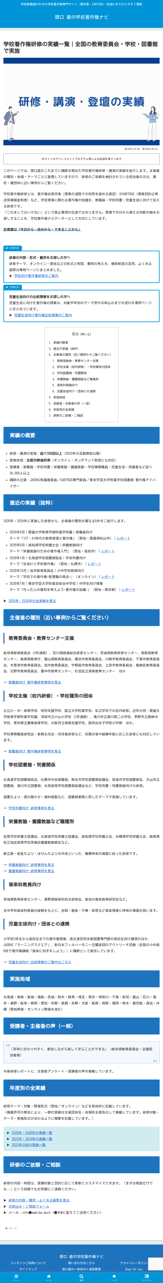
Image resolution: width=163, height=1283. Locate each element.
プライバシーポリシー (135, 1263)
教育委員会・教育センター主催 (77, 360)
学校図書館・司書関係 (72, 373)
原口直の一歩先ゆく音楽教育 (81, 1269)
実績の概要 (60, 342)
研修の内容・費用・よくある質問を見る (39, 1200)
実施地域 (59, 397)
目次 (75, 334)
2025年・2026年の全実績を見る (32, 601)
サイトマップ (28, 1269)
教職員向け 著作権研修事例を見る (34, 682)
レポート (123, 538)
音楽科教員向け (67, 385)
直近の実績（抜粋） (66, 348)
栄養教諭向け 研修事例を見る (31, 865)
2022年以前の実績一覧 (29, 1145)
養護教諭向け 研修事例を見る (31, 871)
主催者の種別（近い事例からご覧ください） (83, 354)
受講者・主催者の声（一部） (72, 403)
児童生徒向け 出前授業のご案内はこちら (39, 962)
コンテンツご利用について (28, 1263)
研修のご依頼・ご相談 (68, 415)
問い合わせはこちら (81, 1263)
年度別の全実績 (63, 409)
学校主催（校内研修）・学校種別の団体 (83, 366)
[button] (150, 799)
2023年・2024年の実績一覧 (32, 1139)
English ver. (134, 1269)
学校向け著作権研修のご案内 (36, 275)
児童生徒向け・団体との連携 (76, 391)
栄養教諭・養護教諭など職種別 (77, 379)
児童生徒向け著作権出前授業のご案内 (43, 315)
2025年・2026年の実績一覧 (32, 1133)
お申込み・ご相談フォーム (28, 1206)
